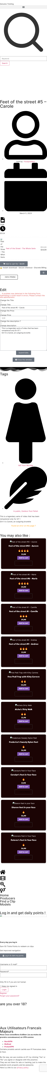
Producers (7, 898)
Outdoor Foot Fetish (29, 511)
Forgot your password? (9, 996)
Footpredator (29, 161)
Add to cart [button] (23, 558)
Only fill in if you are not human (13, 982)
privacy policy (23, 1067)
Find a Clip (7, 901)
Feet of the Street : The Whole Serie (21, 248)
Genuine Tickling (7, 4)
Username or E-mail (8, 964)
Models (5, 904)
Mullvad (7, 1044)
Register (3, 993)
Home (4, 895)
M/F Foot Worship (25, 465)
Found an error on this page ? (23, 526)
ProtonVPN (9, 1047)
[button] (23, 7)
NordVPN (8, 1041)
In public (16, 511)
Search (5, 63)
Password (4, 971)
